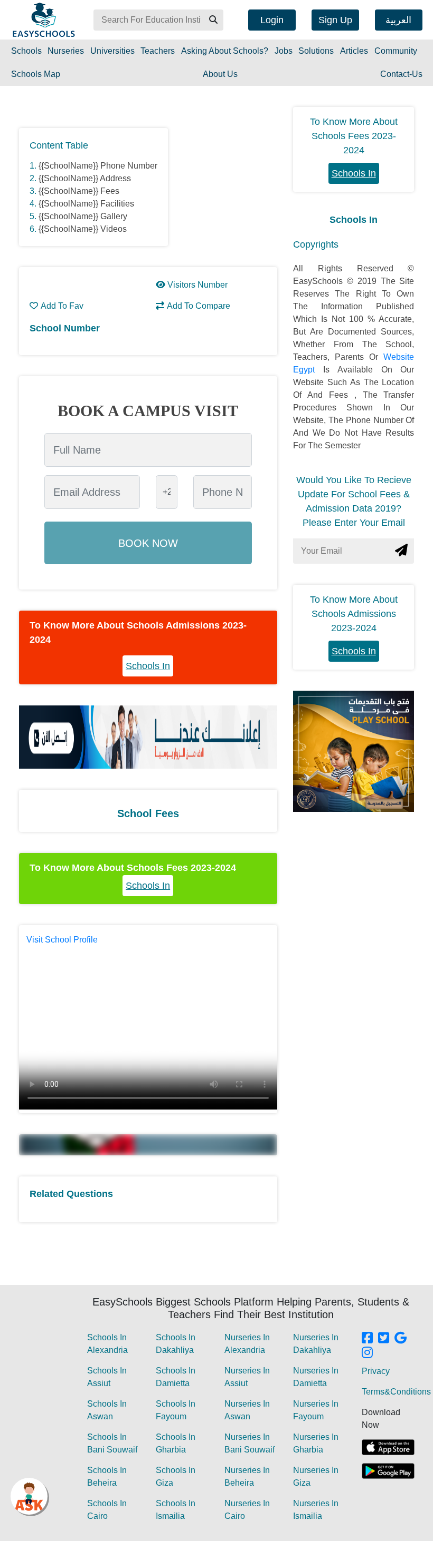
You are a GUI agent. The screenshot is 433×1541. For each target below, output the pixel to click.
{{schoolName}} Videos (83, 228)
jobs (284, 50)
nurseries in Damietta (315, 1377)
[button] (212, 20)
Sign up (335, 20)
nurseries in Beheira (247, 1476)
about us (220, 74)
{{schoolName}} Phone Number (98, 165)
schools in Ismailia (175, 1509)
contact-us (401, 74)
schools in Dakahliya (175, 1343)
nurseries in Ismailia (315, 1509)
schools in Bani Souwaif (112, 1443)
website (398, 356)
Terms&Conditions (396, 1391)
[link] (367, 1338)
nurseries (66, 50)
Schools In (148, 666)
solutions (316, 50)
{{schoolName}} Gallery (83, 216)
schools (26, 50)
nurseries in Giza (315, 1476)
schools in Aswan (107, 1410)
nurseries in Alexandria (247, 1343)
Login (272, 20)
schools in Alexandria (107, 1343)
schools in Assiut (107, 1377)
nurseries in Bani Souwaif (249, 1443)
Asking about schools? (224, 50)
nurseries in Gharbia (315, 1443)
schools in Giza (175, 1476)
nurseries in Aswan (247, 1410)
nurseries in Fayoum (315, 1410)
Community (395, 50)
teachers (157, 50)
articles (354, 50)
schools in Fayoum (175, 1410)
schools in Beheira (107, 1476)
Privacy (376, 1371)
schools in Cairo (107, 1509)
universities (112, 50)
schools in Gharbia (175, 1443)
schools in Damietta (175, 1377)
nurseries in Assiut (247, 1377)
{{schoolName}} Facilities (86, 203)
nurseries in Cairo (247, 1509)
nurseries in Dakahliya (315, 1343)
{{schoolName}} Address (85, 178)
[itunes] (388, 1447)
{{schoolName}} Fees (79, 191)
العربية (398, 20)
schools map (35, 74)
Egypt (308, 369)
